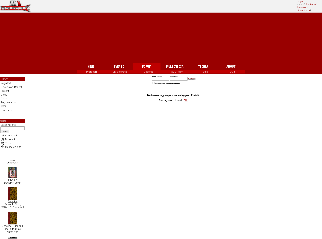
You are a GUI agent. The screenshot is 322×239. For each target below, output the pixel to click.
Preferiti (5, 90)
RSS (3, 106)
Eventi (119, 66)
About (231, 66)
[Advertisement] (161, 38)
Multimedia (174, 66)
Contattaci (11, 135)
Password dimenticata (303, 9)
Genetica (12, 201)
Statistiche (7, 110)
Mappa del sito (13, 146)
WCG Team (177, 71)
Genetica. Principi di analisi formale (12, 227)
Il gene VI (12, 179)
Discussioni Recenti (11, 87)
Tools (8, 143)
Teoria (203, 66)
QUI (185, 100)
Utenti (4, 94)
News (91, 66)
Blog (205, 71)
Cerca (4, 98)
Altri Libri (12, 237)
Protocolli (91, 71)
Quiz (232, 71)
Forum (146, 66)
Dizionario (10, 139)
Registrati (311, 4)
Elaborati (148, 71)
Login (300, 1)
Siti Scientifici (120, 71)
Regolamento (8, 102)
